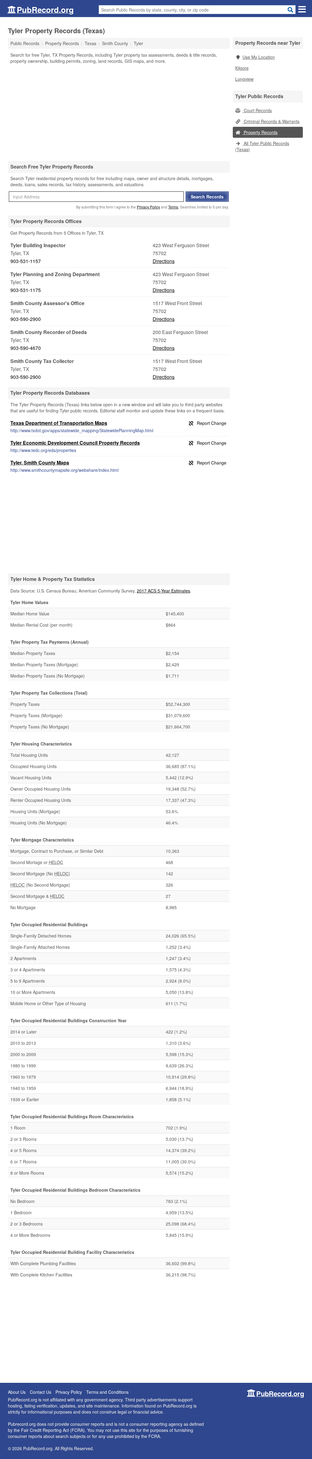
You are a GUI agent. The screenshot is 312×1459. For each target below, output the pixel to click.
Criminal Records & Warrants (271, 121)
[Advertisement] (119, 112)
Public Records (24, 43)
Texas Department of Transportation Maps (58, 422)
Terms (173, 206)
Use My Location (259, 57)
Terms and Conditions (107, 1392)
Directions (164, 261)
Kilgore (242, 68)
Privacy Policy (148, 206)
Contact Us (40, 1392)
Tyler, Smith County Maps (39, 462)
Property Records (260, 132)
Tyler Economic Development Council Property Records (75, 442)
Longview (244, 79)
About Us (17, 1392)
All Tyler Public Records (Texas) (262, 146)
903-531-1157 (25, 261)
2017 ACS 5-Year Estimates (163, 591)
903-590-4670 (25, 347)
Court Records (257, 110)
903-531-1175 (25, 290)
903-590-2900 (25, 318)
